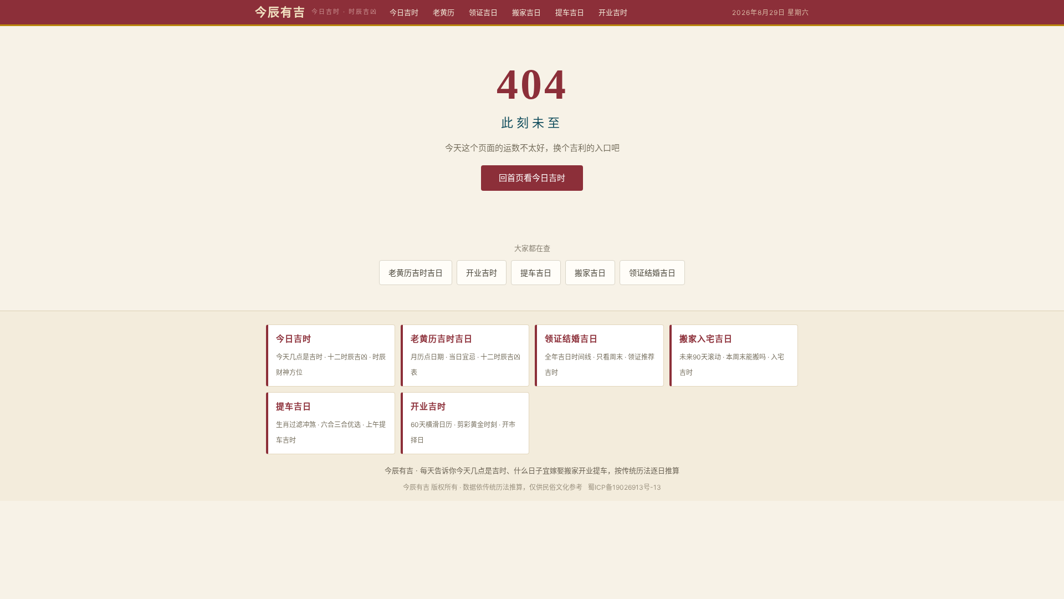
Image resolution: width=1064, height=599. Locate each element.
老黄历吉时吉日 (415, 272)
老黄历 (443, 12)
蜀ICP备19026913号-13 (624, 487)
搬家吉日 (526, 12)
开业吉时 (612, 12)
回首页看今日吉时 (532, 177)
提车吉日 (569, 12)
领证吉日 (483, 12)
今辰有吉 (280, 12)
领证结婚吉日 (652, 272)
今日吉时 (404, 12)
